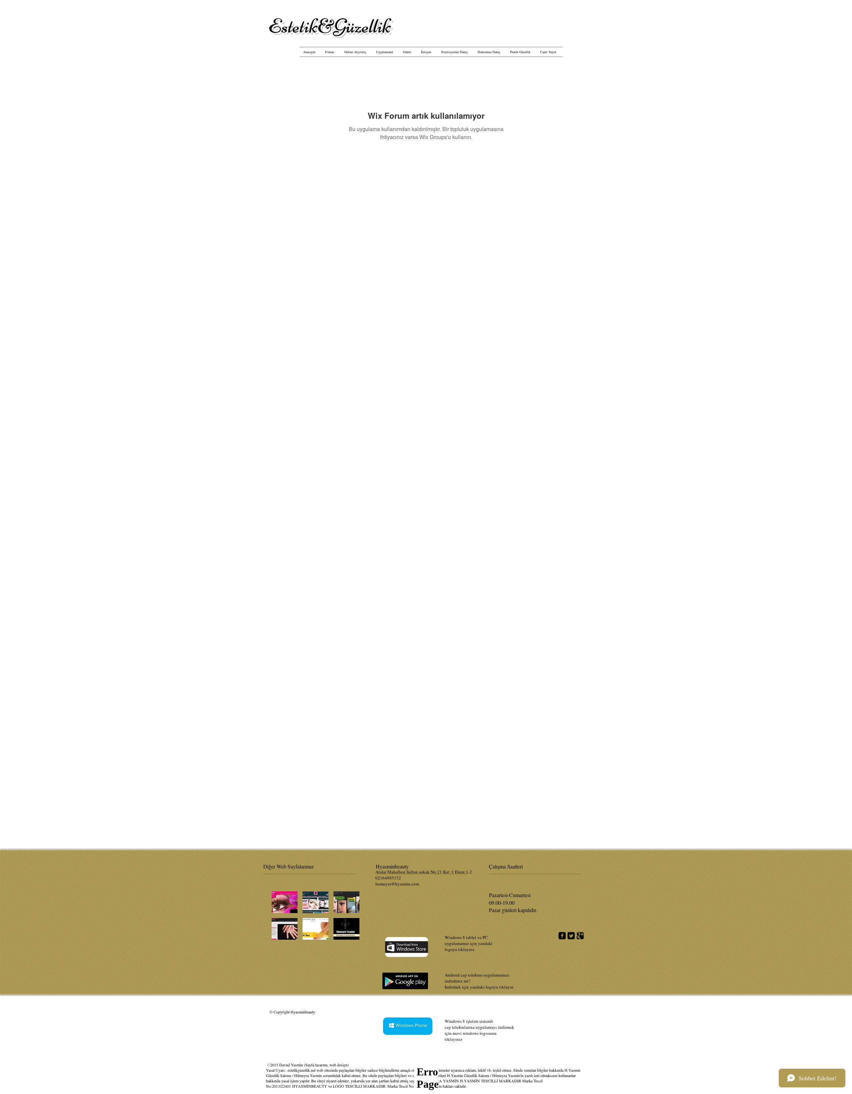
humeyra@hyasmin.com (397, 884)
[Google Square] (580, 935)
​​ (329, 26)
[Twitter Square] (571, 935)
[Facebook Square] (562, 935)
